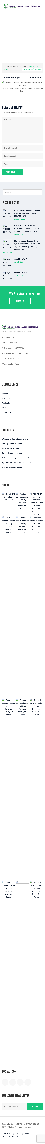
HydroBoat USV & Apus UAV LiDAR (16, 463)
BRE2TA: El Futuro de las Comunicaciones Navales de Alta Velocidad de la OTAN (26, 229)
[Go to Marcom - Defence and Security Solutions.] (3, 46)
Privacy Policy (23, 1133)
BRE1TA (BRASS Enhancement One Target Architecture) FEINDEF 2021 (27, 213)
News (4, 408)
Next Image (35, 77)
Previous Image (12, 77)
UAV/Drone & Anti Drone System (15, 439)
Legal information (10, 1136)
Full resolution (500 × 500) (32, 69)
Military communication (12, 444)
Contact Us (6, 412)
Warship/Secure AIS (10, 448)
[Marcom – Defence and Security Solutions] (22, 6)
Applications (7, 403)
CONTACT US (20, 300)
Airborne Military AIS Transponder (16, 458)
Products (6, 398)
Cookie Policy (8, 1133)
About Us (5, 394)
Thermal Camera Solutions (13, 467)
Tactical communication (12, 453)
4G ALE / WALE (20, 259)
